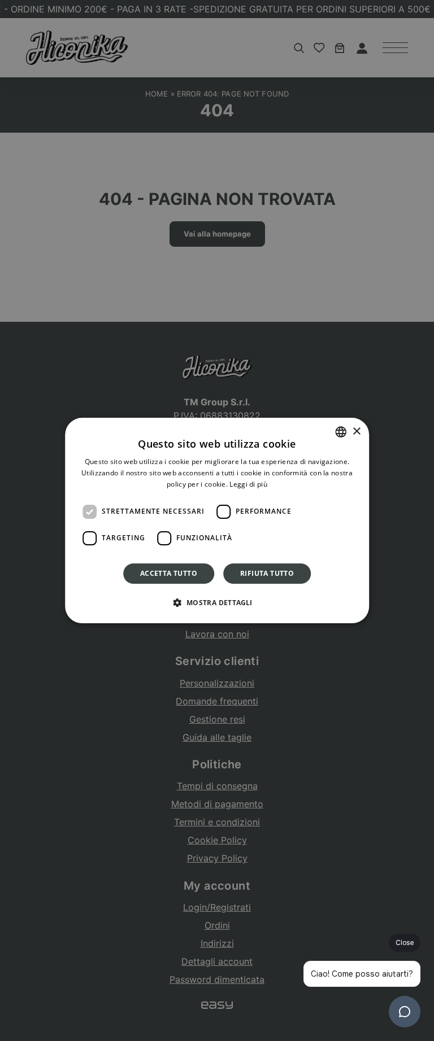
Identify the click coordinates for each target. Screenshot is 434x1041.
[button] (216, 602)
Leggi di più (248, 484)
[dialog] (217, 520)
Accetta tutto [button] (168, 573)
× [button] (356, 431)
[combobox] (340, 432)
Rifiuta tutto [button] (267, 573)
